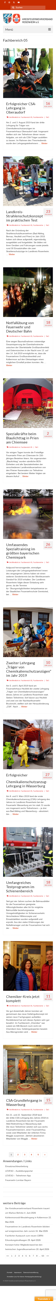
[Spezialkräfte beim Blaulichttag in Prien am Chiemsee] (28, 403)
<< (7, 1256)
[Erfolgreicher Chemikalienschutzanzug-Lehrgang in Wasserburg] (28, 744)
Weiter (44, 143)
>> (47, 1256)
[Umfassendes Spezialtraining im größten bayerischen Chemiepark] (28, 514)
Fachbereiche (38, 117)
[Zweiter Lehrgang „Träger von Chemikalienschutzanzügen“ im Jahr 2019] (28, 632)
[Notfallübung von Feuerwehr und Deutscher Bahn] (28, 292)
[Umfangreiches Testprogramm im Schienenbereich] (28, 852)
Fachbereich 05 (26, 117)
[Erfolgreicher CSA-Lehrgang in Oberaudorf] (28, 73)
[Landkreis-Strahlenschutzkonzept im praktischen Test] (28, 181)
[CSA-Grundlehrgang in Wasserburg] (28, 1069)
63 (43, 1256)
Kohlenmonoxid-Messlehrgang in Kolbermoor (26, 1217)
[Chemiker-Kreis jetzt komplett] (28, 965)
